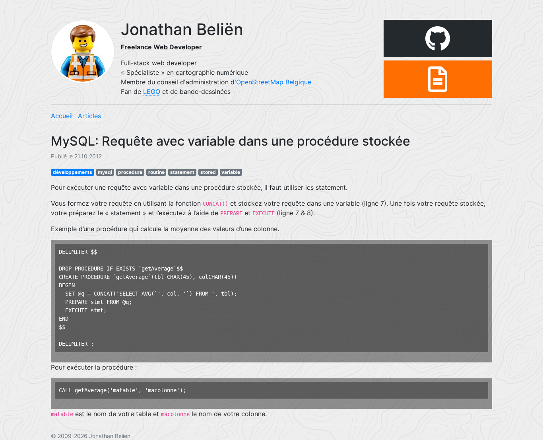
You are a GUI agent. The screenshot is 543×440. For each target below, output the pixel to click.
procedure (130, 172)
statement (182, 172)
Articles (89, 116)
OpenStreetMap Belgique (273, 82)
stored (208, 172)
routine (156, 172)
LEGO (151, 91)
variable (230, 172)
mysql (105, 172)
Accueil (62, 116)
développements (72, 172)
